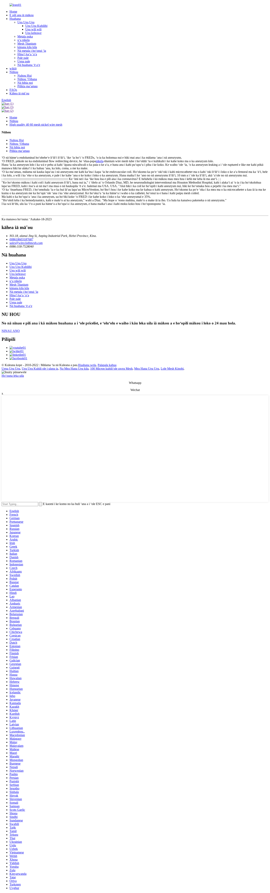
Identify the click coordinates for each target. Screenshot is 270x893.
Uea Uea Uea (25, 22)
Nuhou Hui (24, 75)
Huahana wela (87, 365)
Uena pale (23, 61)
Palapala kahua (107, 365)
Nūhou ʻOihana (27, 79)
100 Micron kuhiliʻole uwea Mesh (111, 368)
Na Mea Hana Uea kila (74, 368)
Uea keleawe (33, 33)
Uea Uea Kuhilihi (36, 25)
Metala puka (25, 36)
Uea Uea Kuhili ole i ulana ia (40, 368)
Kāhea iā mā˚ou (19, 93)
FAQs (13, 89)
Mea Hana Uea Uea (146, 368)
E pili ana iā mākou (21, 15)
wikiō (13, 68)
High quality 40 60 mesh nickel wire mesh (35, 124)
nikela (99, 161)
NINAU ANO (11, 331)
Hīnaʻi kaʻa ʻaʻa (27, 54)
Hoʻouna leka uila (13, 375)
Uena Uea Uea (11, 368)
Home (13, 11)
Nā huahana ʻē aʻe (28, 65)
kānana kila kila (27, 47)
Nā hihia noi (25, 82)
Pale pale (23, 57)
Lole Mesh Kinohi (172, 368)
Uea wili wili (33, 29)
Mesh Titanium (26, 43)
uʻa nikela (23, 40)
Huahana (15, 18)
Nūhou (13, 72)
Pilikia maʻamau (27, 86)
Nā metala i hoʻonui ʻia (31, 50)
